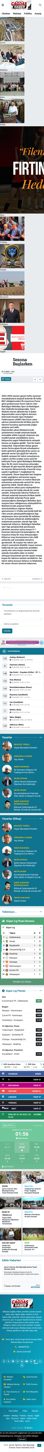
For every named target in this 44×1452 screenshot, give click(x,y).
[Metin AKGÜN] (7, 793)
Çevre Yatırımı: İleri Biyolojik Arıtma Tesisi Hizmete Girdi (10, 1191)
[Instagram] (18, 1361)
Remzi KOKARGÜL (21, 767)
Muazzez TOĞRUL (22, 744)
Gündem (6, 13)
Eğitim (23, 1418)
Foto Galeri (13, 1411)
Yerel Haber (19, 1421)
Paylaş (7, 379)
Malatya (17, 13)
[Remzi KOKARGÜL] (7, 769)
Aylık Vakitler (9, 1167)
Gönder (7, 631)
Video (24, 1411)
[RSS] (22, 1365)
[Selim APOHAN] (7, 781)
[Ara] (40, 5)
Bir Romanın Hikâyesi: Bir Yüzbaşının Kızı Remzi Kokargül (25, 771)
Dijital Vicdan (20, 901)
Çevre (5, 1186)
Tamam (21, 1439)
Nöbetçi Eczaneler (8, 1378)
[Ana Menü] (3, 5)
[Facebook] (4, 1361)
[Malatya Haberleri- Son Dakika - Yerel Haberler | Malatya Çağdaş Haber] (21, 5)
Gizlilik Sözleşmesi (8, 1439)
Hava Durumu (31, 1377)
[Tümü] (41, 737)
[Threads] (31, 1361)
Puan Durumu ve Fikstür (12, 1393)
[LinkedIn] (22, 1361)
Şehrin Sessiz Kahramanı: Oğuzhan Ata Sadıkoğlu (25, 782)
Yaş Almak (19, 759)
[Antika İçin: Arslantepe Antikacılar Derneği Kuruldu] (11, 1234)
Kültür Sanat (8, 1243)
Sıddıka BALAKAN (22, 898)
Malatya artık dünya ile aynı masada (32, 1215)
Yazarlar (35, 1411)
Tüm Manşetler (32, 1392)
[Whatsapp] (40, 1361)
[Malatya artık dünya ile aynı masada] (33, 1203)
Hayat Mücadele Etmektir (25, 747)
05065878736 (23, 1347)
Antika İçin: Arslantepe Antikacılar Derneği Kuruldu (9, 1249)
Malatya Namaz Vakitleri (12, 1385)
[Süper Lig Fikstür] (41, 991)
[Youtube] (27, 1361)
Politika (28, 13)
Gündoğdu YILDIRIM (23, 756)
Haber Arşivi (31, 1399)
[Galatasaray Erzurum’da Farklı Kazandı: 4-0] (33, 1234)
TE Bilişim (28, 1428)
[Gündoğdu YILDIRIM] (7, 757)
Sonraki (36, 579)
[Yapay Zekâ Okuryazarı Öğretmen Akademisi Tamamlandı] (11, 1203)
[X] (8, 1361)
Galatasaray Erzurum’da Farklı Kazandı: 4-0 (31, 1248)
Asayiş (38, 13)
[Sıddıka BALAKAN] (7, 899)
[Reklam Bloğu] (22, 642)
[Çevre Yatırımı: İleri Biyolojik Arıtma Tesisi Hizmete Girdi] (11, 1177)
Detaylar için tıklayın (22, 981)
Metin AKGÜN (20, 790)
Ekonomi (15, 1418)
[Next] (36, 1361)
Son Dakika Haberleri (10, 1400)
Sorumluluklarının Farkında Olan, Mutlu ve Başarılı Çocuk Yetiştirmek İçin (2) (27, 794)
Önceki (7, 579)
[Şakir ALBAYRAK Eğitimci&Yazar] (7, 804)
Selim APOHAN (20, 778)
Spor (27, 1243)
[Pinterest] (13, 1361)
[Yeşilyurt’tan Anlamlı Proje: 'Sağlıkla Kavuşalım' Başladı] (33, 1177)
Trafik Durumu (31, 1384)
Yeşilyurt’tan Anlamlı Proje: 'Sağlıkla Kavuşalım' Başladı (33, 1191)
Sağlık (36, 1416)
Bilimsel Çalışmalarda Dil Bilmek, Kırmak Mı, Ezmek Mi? (27, 808)
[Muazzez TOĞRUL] (7, 746)
